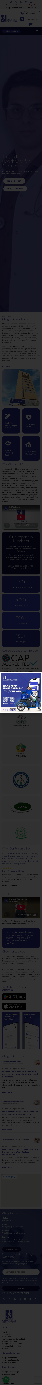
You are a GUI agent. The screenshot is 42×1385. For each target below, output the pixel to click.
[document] (21, 692)
